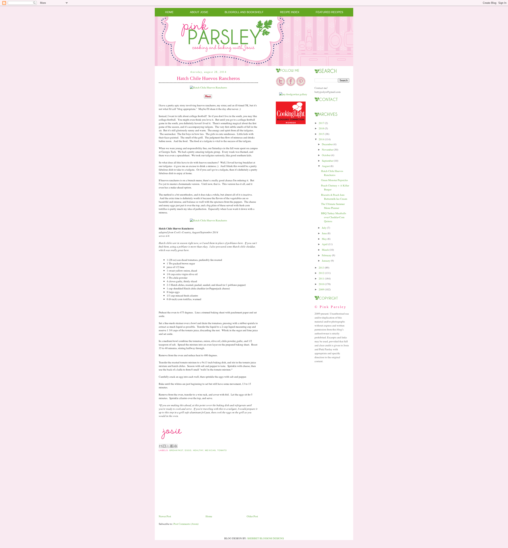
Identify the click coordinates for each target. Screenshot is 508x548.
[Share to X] (168, 446)
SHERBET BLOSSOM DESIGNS (265, 538)
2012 (321, 273)
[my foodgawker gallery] (293, 94)
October (326, 155)
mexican (210, 450)
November (327, 149)
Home (169, 12)
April (325, 244)
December (327, 144)
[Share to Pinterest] (176, 446)
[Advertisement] (188, 486)
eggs (188, 450)
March (325, 249)
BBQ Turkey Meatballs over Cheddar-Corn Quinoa (333, 217)
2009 (321, 289)
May (324, 239)
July (324, 227)
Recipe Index (289, 12)
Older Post (252, 516)
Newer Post (165, 516)
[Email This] (161, 446)
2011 (321, 278)
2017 (321, 123)
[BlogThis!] (164, 446)
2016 (321, 128)
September (327, 160)
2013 (321, 267)
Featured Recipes (329, 12)
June (324, 233)
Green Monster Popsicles (334, 180)
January (326, 260)
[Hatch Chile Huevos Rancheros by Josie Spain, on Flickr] (208, 87)
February (326, 255)
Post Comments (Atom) (185, 524)
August (326, 166)
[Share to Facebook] (172, 446)
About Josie (199, 12)
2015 (321, 134)
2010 (321, 284)
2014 (321, 139)
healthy (198, 450)
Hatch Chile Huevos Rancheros (208, 78)
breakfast (176, 450)
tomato (222, 450)
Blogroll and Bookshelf (244, 12)
